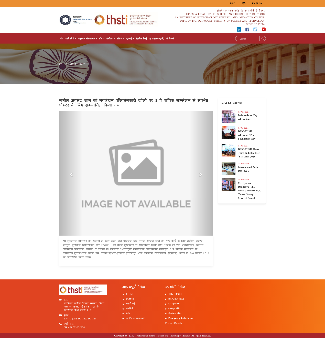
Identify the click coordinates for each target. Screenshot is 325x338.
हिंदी (243, 3)
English (257, 3)
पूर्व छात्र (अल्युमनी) (156, 38)
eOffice (129, 298)
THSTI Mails (175, 293)
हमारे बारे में (70, 38)
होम (61, 38)
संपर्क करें (170, 38)
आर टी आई (130, 303)
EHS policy (173, 303)
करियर (119, 38)
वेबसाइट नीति (174, 308)
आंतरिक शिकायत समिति (135, 318)
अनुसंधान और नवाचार (86, 38)
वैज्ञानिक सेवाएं (141, 38)
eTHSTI (129, 293)
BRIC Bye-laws (176, 298)
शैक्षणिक (109, 38)
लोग (100, 38)
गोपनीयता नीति (174, 313)
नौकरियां (129, 308)
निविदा (128, 313)
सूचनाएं (129, 38)
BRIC (232, 3)
